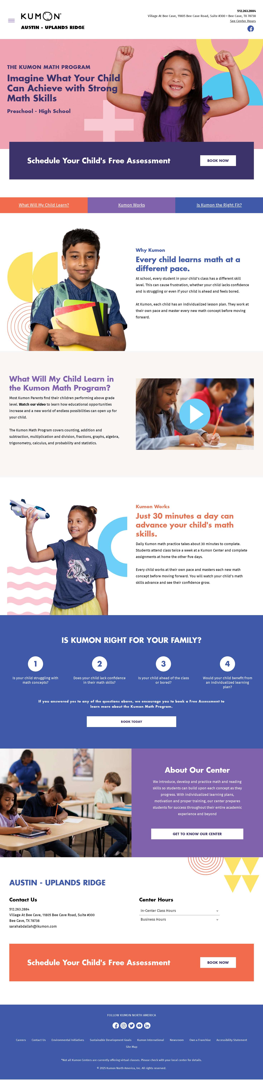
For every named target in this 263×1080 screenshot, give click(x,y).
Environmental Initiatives (68, 1040)
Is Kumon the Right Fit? (219, 205)
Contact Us (39, 1040)
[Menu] (12, 21)
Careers (21, 1040)
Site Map (131, 1046)
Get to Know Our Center (197, 834)
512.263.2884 (246, 11)
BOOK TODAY (131, 721)
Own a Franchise (200, 1040)
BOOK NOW (218, 160)
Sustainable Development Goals (111, 1040)
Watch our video (32, 404)
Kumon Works (131, 205)
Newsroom (177, 1040)
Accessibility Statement (231, 1040)
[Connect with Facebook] (250, 31)
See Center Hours (243, 21)
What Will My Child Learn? (44, 205)
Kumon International (150, 1040)
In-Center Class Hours (158, 911)
